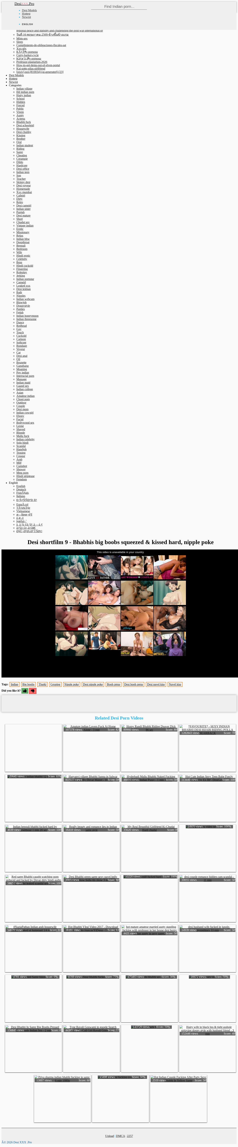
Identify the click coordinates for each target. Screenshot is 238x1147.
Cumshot (21, 466)
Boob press (113, 684)
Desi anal (21, 355)
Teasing (20, 452)
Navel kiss (175, 684)
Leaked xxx (23, 285)
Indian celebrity (25, 439)
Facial (19, 419)
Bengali (20, 245)
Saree (19, 152)
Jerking (20, 275)
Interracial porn (25, 375)
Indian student (24, 145)
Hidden (20, 102)
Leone (20, 426)
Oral (19, 142)
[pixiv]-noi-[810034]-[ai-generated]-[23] (39, 71)
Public (20, 108)
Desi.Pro (24, 3)
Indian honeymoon (27, 315)
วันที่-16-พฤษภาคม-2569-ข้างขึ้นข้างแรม (42, 34)
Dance (20, 322)
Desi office (22, 168)
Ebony (20, 416)
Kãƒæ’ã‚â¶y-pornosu (28, 58)
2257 (130, 1136)
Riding (20, 148)
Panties (20, 309)
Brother (20, 138)
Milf (18, 462)
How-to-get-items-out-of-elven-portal (38, 65)
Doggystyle (23, 305)
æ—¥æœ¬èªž (24, 514)
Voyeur (20, 349)
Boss (19, 262)
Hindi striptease (25, 476)
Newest (26, 17)
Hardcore (21, 165)
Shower (20, 469)
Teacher (21, 178)
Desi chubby (23, 132)
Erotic (19, 228)
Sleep (19, 41)
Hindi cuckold (24, 265)
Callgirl (20, 195)
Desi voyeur (23, 185)
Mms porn (22, 472)
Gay (18, 329)
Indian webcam (25, 299)
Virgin (20, 112)
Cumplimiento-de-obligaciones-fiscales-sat (41, 45)
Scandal (21, 446)
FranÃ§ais (22, 492)
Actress (20, 118)
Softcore (21, 342)
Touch (20, 332)
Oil (18, 359)
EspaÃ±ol (22, 504)
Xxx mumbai (24, 192)
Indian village (24, 88)
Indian (14, 684)
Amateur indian (25, 395)
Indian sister (23, 208)
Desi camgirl (23, 205)
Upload (109, 1136)
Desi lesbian (23, 289)
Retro (19, 202)
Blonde (20, 432)
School (20, 98)
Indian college (24, 389)
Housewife (22, 128)
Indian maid (23, 382)
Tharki (42, 684)
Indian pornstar (25, 279)
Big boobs (28, 684)
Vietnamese (23, 511)
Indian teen (22, 172)
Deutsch (21, 489)
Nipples (20, 295)
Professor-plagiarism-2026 (31, 61)
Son (18, 175)
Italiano (20, 496)
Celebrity (21, 259)
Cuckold (21, 335)
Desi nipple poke (93, 684)
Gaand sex (22, 385)
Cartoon (21, 339)
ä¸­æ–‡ (20, 517)
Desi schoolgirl (25, 125)
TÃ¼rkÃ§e (23, 507)
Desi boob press (133, 684)
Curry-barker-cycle (27, 55)
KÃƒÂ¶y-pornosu (27, 51)
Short (19, 218)
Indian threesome (26, 319)
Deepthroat (22, 242)
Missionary (22, 232)
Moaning (21, 369)
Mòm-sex (22, 38)
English (20, 486)
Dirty (19, 198)
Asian (19, 392)
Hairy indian (23, 95)
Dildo (19, 162)
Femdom (21, 479)
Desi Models (29, 10)
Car (18, 352)
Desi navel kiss (156, 684)
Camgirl (21, 282)
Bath (19, 292)
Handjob (21, 449)
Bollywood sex (25, 422)
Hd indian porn (25, 92)
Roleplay (21, 272)
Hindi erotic (23, 255)
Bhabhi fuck (23, 122)
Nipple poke (71, 684)
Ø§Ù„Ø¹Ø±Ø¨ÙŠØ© (29, 531)
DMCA (120, 1136)
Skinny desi (23, 182)
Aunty (20, 115)
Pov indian (22, 372)
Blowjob (21, 302)
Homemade (23, 188)
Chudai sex (23, 222)
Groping (55, 684)
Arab (19, 459)
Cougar (20, 456)
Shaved (20, 429)
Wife (19, 252)
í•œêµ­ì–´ (21, 521)
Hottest (26, 13)
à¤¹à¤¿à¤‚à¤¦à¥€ (26, 527)
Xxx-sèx (21, 48)
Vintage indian (24, 225)
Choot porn (23, 399)
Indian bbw (23, 238)
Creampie (22, 158)
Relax (19, 235)
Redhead (21, 325)
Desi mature (23, 215)
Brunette (21, 362)
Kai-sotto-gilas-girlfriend (30, 68)
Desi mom (22, 409)
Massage (21, 379)
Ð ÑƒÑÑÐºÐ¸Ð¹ (26, 500)
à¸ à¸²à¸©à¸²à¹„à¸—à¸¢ (29, 524)
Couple (20, 406)
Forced (20, 105)
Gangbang (22, 365)
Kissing (20, 135)
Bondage (21, 345)
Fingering (22, 269)
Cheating (21, 155)
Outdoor (21, 402)
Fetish (19, 312)
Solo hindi (22, 442)
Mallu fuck (22, 436)
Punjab (20, 212)
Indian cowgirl (24, 412)
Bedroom (21, 249)
